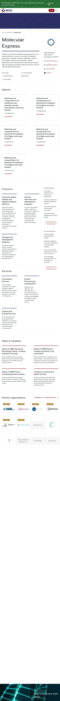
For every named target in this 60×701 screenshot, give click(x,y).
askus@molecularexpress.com (52, 65)
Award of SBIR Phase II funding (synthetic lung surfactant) (44, 351)
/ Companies (11, 32)
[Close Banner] (57, 4)
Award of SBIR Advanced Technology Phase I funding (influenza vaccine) (13, 351)
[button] (51, 222)
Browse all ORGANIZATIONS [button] (45, 397)
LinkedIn (48, 73)
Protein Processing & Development (30, 281)
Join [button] (51, 10)
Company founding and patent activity (44, 373)
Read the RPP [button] (51, 4)
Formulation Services (7, 280)
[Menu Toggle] (56, 10)
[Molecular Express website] (51, 42)
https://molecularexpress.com (52, 61)
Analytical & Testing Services (9, 312)
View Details (8, 116)
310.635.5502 (50, 69)
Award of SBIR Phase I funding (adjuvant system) (13, 373)
